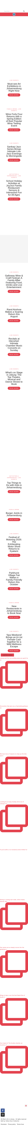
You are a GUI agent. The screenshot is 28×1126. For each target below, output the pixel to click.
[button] (14, 14)
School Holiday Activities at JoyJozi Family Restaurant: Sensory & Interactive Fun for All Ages (14, 188)
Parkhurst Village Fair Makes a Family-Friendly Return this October (14, 579)
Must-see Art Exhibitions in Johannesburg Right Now (14, 87)
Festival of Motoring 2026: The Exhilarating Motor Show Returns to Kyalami (14, 544)
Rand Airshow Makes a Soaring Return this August (14, 313)
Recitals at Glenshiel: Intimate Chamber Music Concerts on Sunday (14, 344)
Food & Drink (12, 109)
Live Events (14, 80)
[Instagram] (3, 1115)
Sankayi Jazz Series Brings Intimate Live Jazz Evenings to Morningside (14, 151)
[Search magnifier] (24, 11)
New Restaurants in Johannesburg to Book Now (14, 609)
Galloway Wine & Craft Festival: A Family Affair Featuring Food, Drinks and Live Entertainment (14, 281)
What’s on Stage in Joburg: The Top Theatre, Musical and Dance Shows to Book (14, 378)
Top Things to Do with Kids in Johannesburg (14, 485)
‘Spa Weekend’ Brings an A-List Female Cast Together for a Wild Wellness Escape (14, 641)
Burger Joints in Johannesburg (14, 514)
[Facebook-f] (3, 1110)
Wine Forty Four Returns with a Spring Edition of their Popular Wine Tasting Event (14, 120)
